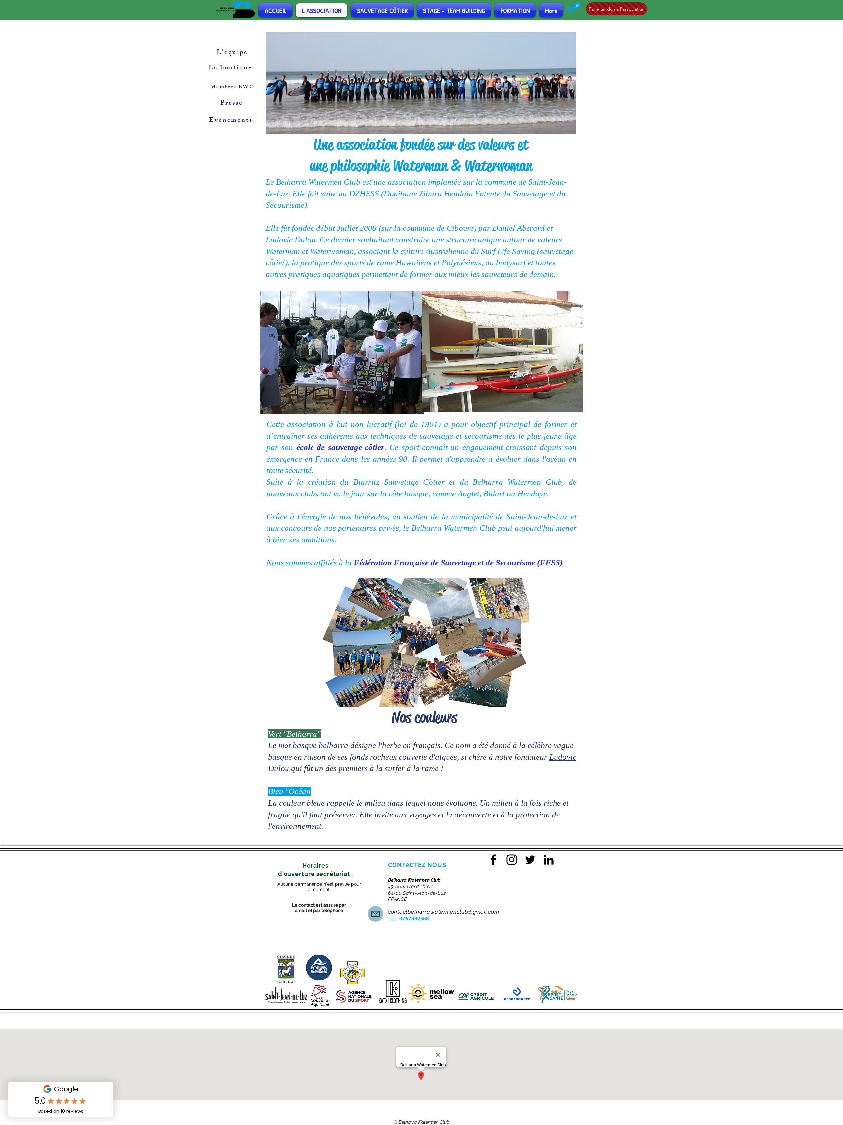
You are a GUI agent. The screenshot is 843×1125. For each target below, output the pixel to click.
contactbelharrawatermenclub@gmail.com (443, 912)
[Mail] (375, 914)
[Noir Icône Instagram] (512, 860)
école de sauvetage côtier (340, 447)
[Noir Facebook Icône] (493, 860)
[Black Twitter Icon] (530, 860)
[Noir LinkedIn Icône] (549, 860)
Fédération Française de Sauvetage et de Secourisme (444, 562)
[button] (574, 7)
